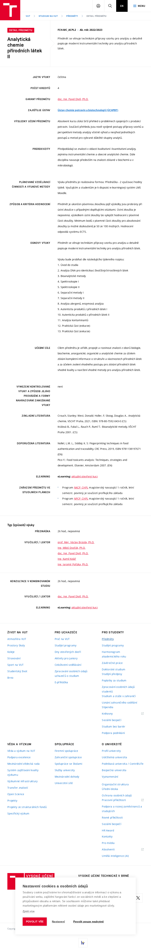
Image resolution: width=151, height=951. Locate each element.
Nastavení (58, 921)
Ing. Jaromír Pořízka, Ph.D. (73, 564)
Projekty (12, 800)
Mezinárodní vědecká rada (23, 763)
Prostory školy (16, 645)
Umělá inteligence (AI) (115, 856)
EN (122, 5)
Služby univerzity (65, 770)
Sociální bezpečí (111, 720)
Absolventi (113, 849)
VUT (28, 16)
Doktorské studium (113, 669)
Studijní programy (66, 645)
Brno (10, 677)
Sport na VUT (15, 664)
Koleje (11, 652)
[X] (138, 898)
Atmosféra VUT (16, 639)
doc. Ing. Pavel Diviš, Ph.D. (73, 99)
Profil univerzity (111, 751)
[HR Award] (82, 942)
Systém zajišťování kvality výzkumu (22, 772)
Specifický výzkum (18, 813)
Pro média (108, 843)
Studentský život (17, 671)
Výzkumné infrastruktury (22, 781)
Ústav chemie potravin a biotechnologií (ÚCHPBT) (88, 110)
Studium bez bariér (113, 726)
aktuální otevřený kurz (84, 476)
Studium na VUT (48, 16)
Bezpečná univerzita (114, 770)
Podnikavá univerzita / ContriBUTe (122, 763)
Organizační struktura (115, 784)
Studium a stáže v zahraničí (119, 696)
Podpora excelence (19, 757)
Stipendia (107, 707)
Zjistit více (29, 911)
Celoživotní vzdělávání (68, 664)
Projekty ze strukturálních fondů (27, 807)
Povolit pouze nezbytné (88, 921)
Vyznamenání (110, 776)
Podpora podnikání (113, 733)
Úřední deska (110, 789)
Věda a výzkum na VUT (21, 751)
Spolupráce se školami (68, 763)
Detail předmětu (97, 16)
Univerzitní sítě (64, 783)
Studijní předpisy (112, 674)
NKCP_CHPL (81, 487)
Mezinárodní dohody (67, 776)
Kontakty (107, 836)
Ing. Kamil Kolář (67, 559)
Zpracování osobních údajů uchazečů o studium (71, 673)
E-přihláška (61, 682)
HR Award (108, 830)
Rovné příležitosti (112, 817)
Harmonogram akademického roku (114, 654)
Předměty (72, 16)
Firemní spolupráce (66, 751)
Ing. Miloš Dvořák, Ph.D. (71, 547)
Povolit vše (34, 921)
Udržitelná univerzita (114, 757)
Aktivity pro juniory (66, 658)
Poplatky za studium (114, 680)
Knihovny (112, 714)
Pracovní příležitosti (118, 800)
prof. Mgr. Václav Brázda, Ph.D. (76, 542)
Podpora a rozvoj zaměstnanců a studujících (122, 809)
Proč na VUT (62, 639)
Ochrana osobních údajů (117, 795)
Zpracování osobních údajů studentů (118, 689)
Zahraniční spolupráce (68, 757)
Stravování (13, 658)
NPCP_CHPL (81, 498)
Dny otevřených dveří (68, 652)
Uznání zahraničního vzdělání (119, 702)
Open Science (15, 794)
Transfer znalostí (17, 787)
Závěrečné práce (112, 663)
